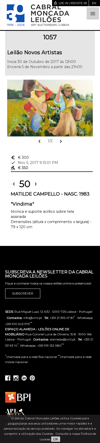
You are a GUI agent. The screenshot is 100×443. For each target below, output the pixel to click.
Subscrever (22, 293)
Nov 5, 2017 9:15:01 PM (34, 162)
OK (55, 439)
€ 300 (20, 157)
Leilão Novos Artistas (34, 52)
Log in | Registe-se (70, 3)
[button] (93, 13)
